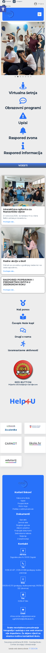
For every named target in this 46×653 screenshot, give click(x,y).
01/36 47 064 (23, 601)
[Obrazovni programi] (23, 100)
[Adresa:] (23, 550)
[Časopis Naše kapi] (23, 317)
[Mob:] (23, 579)
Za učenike (11, 430)
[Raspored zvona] (23, 130)
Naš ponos (23, 309)
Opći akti (23, 520)
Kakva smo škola (23, 498)
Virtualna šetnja (23, 93)
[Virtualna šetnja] (23, 85)
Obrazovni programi (23, 108)
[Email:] (23, 609)
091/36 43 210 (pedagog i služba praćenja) (18, 586)
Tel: (23, 567)
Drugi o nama (23, 336)
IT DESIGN (33, 649)
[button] (3, 9)
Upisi (22, 123)
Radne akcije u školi (14, 261)
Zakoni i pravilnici (23, 528)
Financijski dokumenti (22, 531)
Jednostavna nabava (23, 533)
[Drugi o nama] (23, 330)
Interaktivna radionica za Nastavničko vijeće (17, 210)
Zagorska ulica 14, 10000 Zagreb (23, 557)
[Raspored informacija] (23, 145)
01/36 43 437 (10, 570)
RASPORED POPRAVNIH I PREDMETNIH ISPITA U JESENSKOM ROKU (18, 282)
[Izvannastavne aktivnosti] (23, 344)
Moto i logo (23, 506)
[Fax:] (23, 594)
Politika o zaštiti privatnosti (23, 509)
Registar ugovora (23, 525)
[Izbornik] (39, 14)
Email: (23, 613)
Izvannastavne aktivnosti (23, 350)
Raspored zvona (23, 138)
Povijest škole (23, 503)
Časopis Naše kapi (23, 323)
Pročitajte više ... (9, 222)
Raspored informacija (23, 153)
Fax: (23, 598)
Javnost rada (23, 522)
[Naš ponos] (23, 303)
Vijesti (23, 501)
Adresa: (23, 554)
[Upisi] (23, 115)
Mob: (23, 583)
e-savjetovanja (23, 539)
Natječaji (23, 536)
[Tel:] (23, 563)
